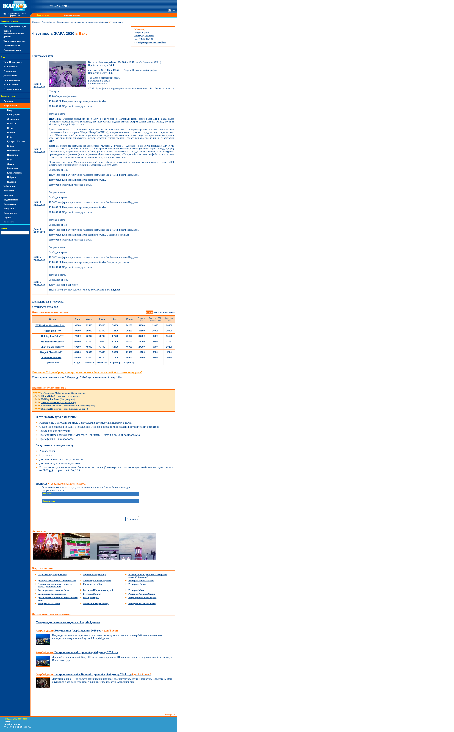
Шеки (10, 128)
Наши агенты (11, 84)
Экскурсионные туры (15, 26)
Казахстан (9, 190)
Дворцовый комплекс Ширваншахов (57, 580)
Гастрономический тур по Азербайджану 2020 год (86, 652)
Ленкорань (13, 119)
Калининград (10, 213)
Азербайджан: (45, 630)
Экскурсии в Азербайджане (52, 594)
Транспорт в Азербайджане (97, 580)
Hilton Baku (50, 330)
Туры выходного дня (15, 41)
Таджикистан (11, 199)
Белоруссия (10, 204)
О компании (10, 71)
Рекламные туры (12, 50)
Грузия (7, 217)
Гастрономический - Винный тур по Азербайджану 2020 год (102, 674)
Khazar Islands (14, 172)
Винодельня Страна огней (142, 603)
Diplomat (64, 408)
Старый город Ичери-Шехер (52, 574)
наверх (169, 714)
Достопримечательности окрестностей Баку (57, 598)
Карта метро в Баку (93, 584)
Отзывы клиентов (13, 89)
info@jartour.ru (12, 724)
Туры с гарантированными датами (14, 33)
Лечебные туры (12, 45)
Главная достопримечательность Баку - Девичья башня (55, 585)
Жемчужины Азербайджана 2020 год (86, 630)
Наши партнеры (12, 80)
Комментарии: (49, 501)
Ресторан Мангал (92, 594)
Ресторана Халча (137, 584)
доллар (164, 312)
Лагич (10, 164)
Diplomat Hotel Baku (51, 357)
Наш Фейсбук (11, 66)
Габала (11, 146)
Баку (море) (13, 114)
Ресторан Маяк (136, 590)
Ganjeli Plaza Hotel (68, 405)
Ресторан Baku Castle (49, 603)
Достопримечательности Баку (53, 590)
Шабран (11, 181)
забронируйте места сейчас (152, 42)
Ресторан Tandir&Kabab (141, 580)
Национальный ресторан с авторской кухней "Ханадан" (147, 575)
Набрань (11, 177)
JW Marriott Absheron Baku (50, 325)
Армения (8, 101)
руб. (73, 377)
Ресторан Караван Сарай (141, 594)
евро (156, 312)
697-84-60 (14, 727)
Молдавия (9, 208)
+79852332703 (58, 6)
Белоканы (12, 168)
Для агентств (10, 75)
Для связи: (47, 494)
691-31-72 (25, 727)
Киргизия (8, 195)
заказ (172, 312)
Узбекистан (9, 186)
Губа (9, 137)
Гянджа (11, 132)
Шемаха (11, 123)
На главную (9, 222)
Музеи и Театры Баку (94, 574)
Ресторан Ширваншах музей (98, 590)
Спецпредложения (71, 15)
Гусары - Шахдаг (16, 141)
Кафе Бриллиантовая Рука (142, 597)
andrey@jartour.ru (144, 35)
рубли (149, 312)
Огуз (9, 159)
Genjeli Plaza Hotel (50, 352)
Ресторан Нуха (91, 597)
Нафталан (12, 154)
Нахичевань (13, 150)
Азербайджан (10, 105)
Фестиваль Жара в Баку (96, 603)
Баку (9, 110)
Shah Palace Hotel (51, 347)
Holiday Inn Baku (50, 336)
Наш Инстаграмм (13, 62)
